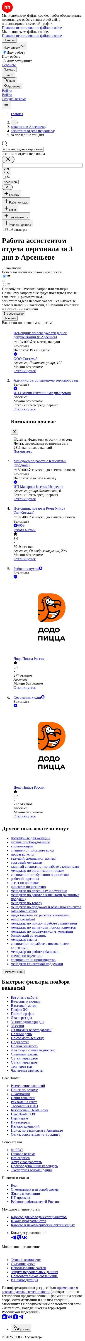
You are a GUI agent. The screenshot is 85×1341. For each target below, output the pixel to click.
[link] (9, 80)
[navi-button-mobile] (6, 104)
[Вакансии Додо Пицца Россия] (47, 618)
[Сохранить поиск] (6, 171)
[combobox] (23, 149)
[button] (7, 91)
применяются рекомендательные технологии (40, 1290)
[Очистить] (8, 159)
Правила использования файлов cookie (32, 36)
